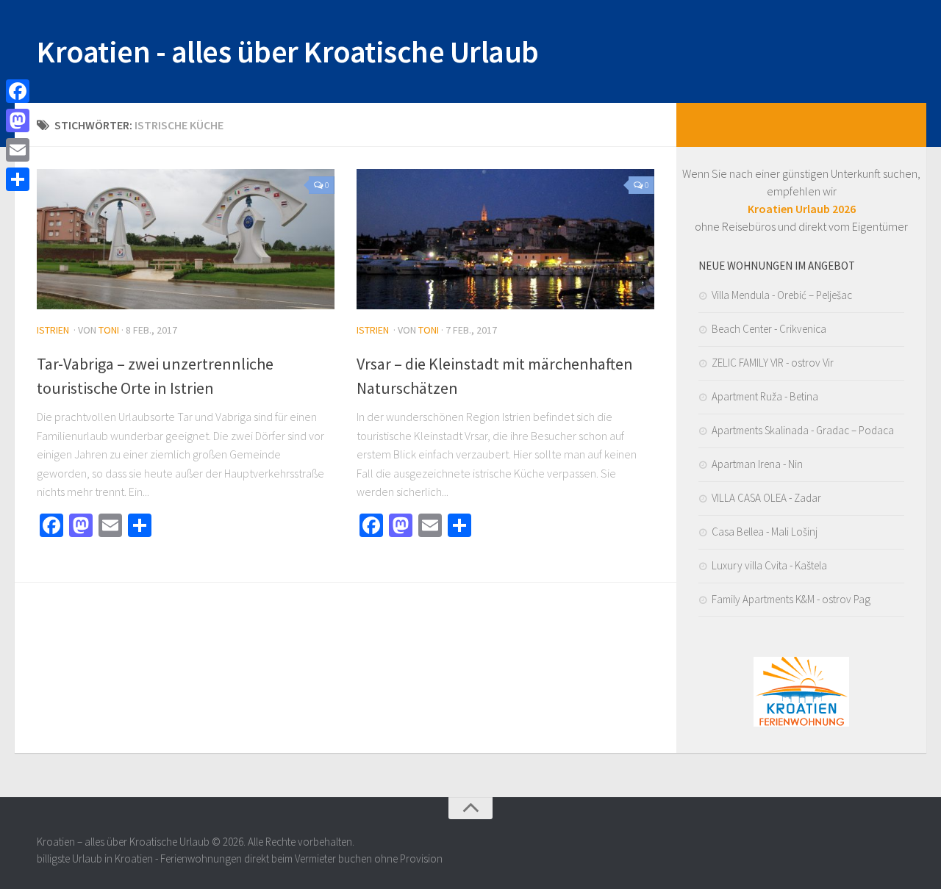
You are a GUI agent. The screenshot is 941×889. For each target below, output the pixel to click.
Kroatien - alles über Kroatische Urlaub (288, 51)
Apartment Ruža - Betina (765, 396)
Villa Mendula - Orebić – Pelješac (782, 295)
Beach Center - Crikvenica (769, 329)
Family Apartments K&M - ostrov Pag (791, 599)
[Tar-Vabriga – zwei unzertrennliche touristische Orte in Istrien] (185, 239)
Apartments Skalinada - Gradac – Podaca (803, 430)
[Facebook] (17, 91)
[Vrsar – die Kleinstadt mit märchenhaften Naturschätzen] (505, 239)
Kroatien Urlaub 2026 (802, 208)
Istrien (53, 329)
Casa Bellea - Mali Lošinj (764, 532)
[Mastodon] (17, 120)
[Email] (17, 150)
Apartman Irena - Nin (757, 464)
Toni (109, 329)
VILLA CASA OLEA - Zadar (766, 498)
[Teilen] (17, 179)
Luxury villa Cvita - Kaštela (769, 565)
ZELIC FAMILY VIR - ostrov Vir (773, 363)
